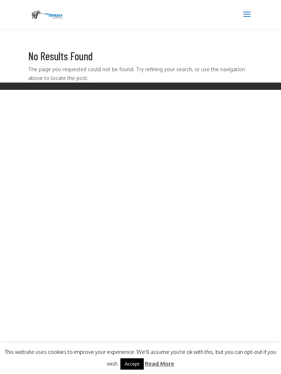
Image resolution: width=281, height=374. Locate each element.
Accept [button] (132, 364)
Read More (159, 363)
